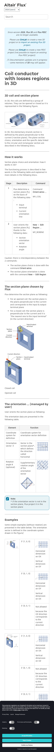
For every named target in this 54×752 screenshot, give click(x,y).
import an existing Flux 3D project (33, 44)
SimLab (23, 39)
